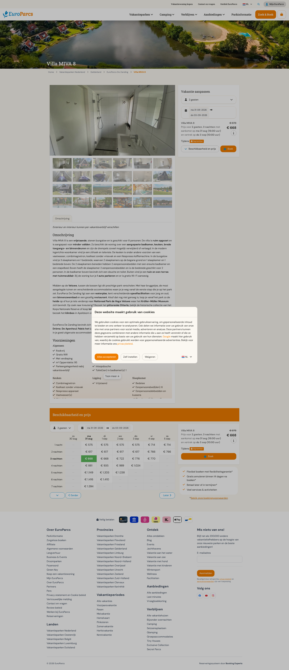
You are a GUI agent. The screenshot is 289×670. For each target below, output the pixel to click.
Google (167, 336)
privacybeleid (125, 343)
